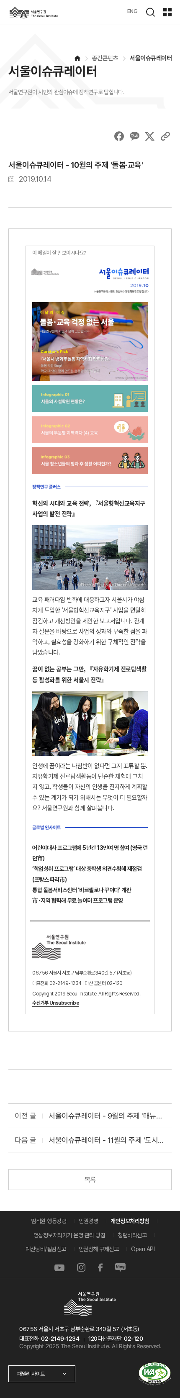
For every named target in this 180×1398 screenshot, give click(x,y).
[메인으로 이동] (76, 58)
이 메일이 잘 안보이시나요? (59, 252)
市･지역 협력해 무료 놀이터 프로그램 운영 (77, 900)
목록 (89, 1180)
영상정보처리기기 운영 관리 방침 (69, 1235)
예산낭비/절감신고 (46, 1249)
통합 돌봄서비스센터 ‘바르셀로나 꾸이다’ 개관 (81, 890)
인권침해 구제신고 (99, 1249)
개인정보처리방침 (130, 1221)
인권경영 (88, 1221)
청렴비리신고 (132, 1235)
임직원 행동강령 (48, 1221)
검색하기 (150, 12)
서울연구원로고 (33, 12)
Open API (142, 1249)
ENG (132, 11)
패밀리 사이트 (31, 1373)
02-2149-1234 (60, 1338)
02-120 (132, 1338)
